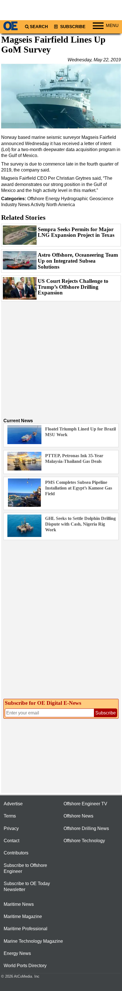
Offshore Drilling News (86, 828)
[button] (61, 96)
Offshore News (78, 816)
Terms (10, 816)
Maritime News (19, 904)
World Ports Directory (25, 965)
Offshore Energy (43, 198)
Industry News (15, 204)
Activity (38, 204)
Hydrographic (74, 198)
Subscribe (72, 26)
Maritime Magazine (23, 916)
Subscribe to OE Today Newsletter (27, 886)
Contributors (16, 852)
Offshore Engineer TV (85, 803)
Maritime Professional (25, 928)
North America (60, 204)
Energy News (17, 953)
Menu (112, 25)
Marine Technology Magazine (33, 941)
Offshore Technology (84, 840)
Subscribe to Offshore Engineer (25, 868)
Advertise (13, 803)
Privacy (11, 828)
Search (39, 26)
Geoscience (101, 198)
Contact (11, 840)
